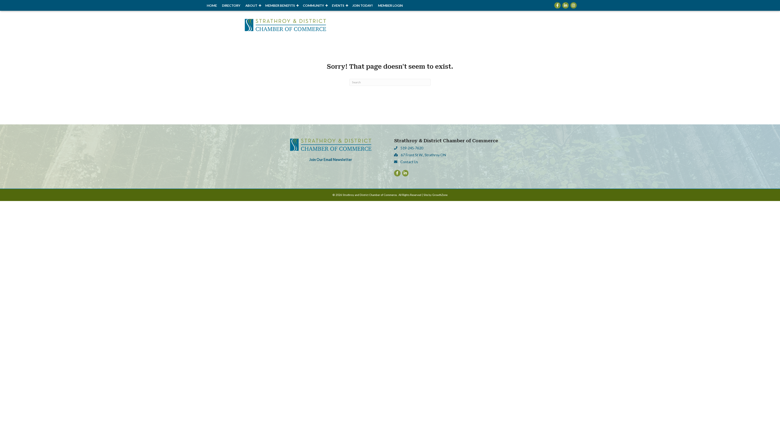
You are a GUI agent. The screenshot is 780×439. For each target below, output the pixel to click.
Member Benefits (280, 5)
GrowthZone (439, 195)
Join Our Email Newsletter (330, 159)
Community (313, 5)
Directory (231, 5)
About (251, 5)
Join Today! (362, 5)
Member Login (390, 5)
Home (212, 5)
